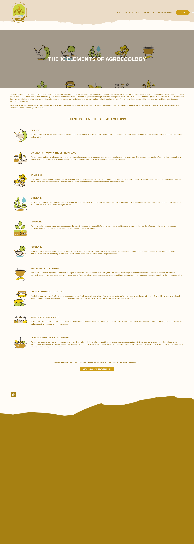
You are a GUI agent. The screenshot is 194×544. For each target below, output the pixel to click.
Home (119, 12)
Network (148, 12)
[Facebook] (13, 394)
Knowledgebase (165, 12)
